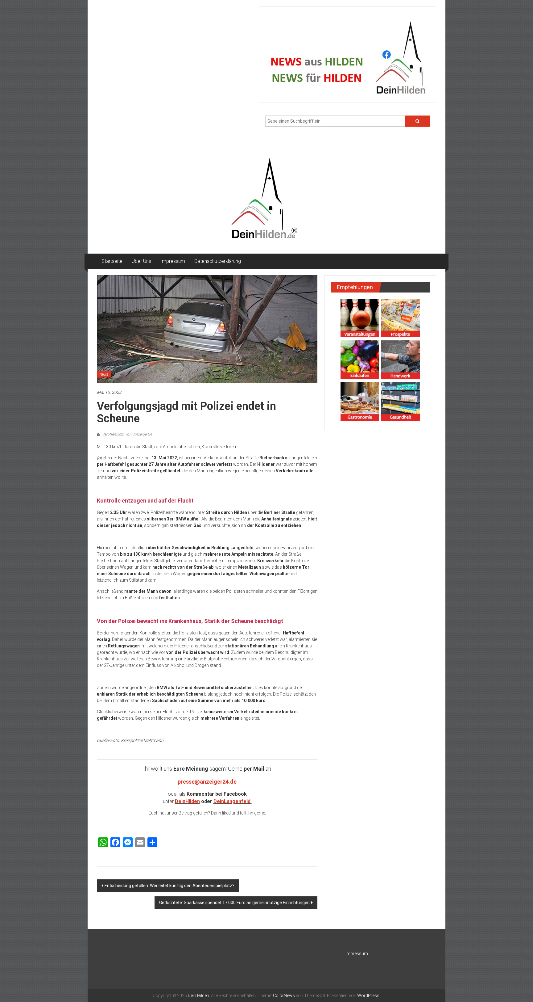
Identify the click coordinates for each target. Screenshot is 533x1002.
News (103, 374)
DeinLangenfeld (231, 801)
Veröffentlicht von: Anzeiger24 (126, 434)
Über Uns (141, 261)
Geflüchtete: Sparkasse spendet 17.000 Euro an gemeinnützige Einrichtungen (234, 902)
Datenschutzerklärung (217, 261)
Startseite (111, 261)
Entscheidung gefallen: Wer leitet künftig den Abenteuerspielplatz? (169, 885)
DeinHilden (187, 801)
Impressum (172, 261)
